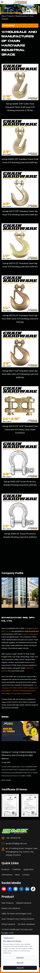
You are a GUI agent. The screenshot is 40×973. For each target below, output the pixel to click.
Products (10, 16)
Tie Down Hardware (26, 924)
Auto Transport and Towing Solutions (18, 919)
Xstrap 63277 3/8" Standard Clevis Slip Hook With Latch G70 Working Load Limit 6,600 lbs (20, 374)
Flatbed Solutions (21, 16)
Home (4, 16)
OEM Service (7, 874)
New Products (8, 903)
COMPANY (16, 869)
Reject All (20, 963)
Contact (26, 874)
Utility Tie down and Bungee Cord (16, 913)
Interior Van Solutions (11, 908)
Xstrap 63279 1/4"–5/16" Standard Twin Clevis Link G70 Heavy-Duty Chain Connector (20, 429)
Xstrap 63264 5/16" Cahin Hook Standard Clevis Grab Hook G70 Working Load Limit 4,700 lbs (20, 107)
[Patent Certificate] (10, 805)
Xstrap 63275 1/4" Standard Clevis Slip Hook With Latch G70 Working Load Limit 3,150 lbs (20, 318)
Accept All (20, 968)
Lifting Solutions (8, 924)
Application (28, 869)
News (17, 874)
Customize (20, 958)
